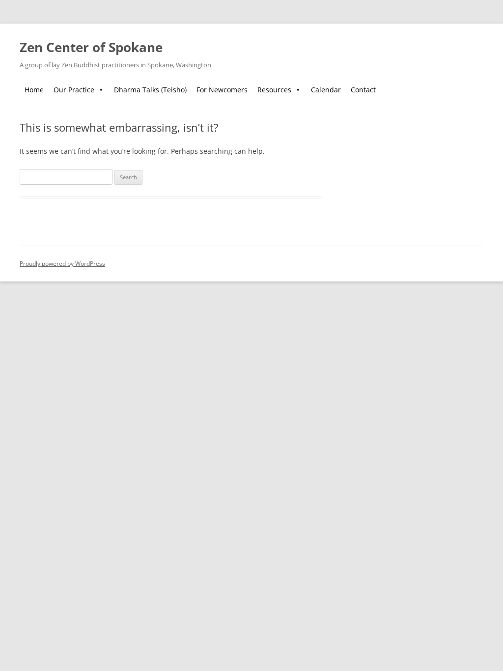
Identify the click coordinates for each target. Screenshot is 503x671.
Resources (274, 89)
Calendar (326, 89)
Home (34, 89)
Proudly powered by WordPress (62, 263)
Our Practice (74, 89)
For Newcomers (222, 89)
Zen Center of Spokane (91, 47)
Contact (363, 89)
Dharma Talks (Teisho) (150, 89)
